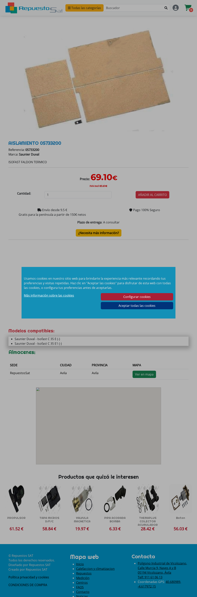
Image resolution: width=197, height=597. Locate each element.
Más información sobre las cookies (49, 295)
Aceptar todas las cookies (137, 306)
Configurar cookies (137, 297)
